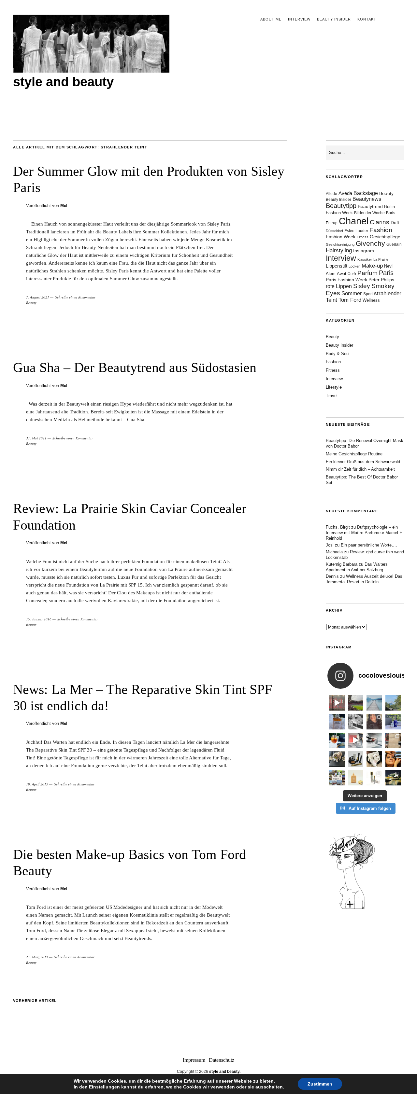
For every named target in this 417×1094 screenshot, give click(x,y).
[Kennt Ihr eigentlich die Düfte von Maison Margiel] (337, 721)
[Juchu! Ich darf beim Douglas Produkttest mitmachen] (393, 721)
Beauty (31, 302)
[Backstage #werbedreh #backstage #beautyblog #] (356, 740)
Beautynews (366, 199)
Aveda (345, 193)
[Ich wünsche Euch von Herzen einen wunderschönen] (337, 778)
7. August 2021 (37, 297)
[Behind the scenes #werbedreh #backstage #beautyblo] (374, 740)
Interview (299, 19)
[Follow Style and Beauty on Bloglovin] (352, 908)
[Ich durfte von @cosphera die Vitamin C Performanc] (374, 778)
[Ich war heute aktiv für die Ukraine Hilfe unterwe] (393, 740)
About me (270, 19)
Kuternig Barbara (341, 564)
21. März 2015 (37, 956)
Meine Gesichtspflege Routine (354, 453)
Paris (386, 272)
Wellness (371, 300)
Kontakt (366, 19)
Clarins (379, 222)
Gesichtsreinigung (340, 244)
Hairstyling (339, 250)
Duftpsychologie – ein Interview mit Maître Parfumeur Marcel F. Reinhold (364, 533)
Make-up (372, 266)
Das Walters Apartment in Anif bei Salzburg (357, 567)
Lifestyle (334, 387)
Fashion (380, 230)
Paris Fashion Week (346, 279)
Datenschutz (221, 1060)
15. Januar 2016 (38, 618)
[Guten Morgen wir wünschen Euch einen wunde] (337, 759)
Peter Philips (381, 279)
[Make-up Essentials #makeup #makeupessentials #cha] (356, 721)
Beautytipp (341, 205)
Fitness (362, 237)
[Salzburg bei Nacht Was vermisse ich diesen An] (393, 778)
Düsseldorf (334, 231)
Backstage (365, 193)
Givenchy (370, 243)
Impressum (194, 1060)
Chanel (353, 220)
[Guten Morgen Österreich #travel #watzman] (393, 703)
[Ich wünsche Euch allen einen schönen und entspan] (356, 703)
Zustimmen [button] (320, 1084)
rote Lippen (339, 286)
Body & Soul (338, 353)
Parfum (367, 273)
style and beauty (63, 82)
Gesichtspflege (385, 236)
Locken (354, 266)
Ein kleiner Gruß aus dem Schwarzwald (363, 461)
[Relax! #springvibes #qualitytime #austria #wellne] (374, 703)
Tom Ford (349, 300)
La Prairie (380, 259)
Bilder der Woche (369, 213)
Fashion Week (340, 236)
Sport (368, 294)
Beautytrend (370, 206)
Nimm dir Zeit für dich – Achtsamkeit (360, 469)
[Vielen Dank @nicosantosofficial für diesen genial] (337, 703)
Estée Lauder (356, 230)
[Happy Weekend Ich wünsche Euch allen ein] (374, 759)
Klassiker (364, 259)
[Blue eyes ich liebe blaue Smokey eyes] (393, 759)
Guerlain (394, 244)
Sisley (361, 286)
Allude (331, 193)
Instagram (363, 250)
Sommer (351, 293)
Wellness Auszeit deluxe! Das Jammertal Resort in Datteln (364, 579)
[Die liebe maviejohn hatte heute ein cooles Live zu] (356, 759)
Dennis (332, 576)
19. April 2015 (37, 784)
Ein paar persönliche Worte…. (369, 545)
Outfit (352, 274)
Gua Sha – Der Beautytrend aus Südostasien (134, 367)
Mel (63, 205)
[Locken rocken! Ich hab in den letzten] (374, 721)
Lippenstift (336, 266)
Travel (332, 395)
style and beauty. (224, 1071)
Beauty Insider (334, 19)
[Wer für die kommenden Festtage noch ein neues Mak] (356, 778)
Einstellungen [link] (104, 1086)
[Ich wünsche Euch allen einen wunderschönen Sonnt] (337, 740)
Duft (395, 222)
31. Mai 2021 (36, 438)
